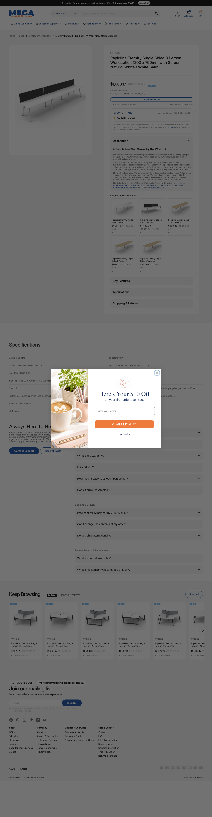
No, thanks (124, 434)
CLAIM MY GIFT (124, 424)
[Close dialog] (157, 373)
